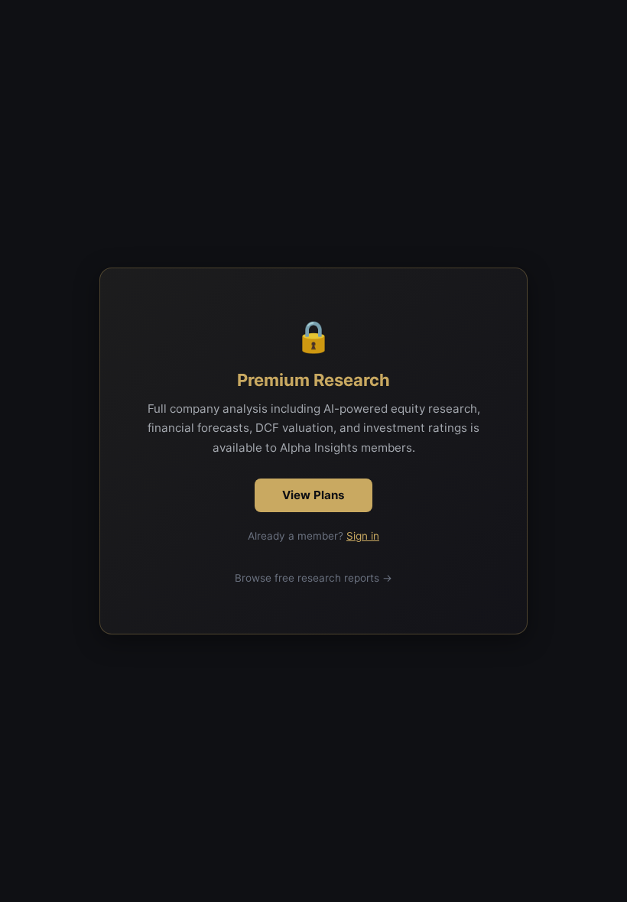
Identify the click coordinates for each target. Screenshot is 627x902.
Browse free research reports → (313, 578)
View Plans (313, 495)
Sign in (362, 536)
